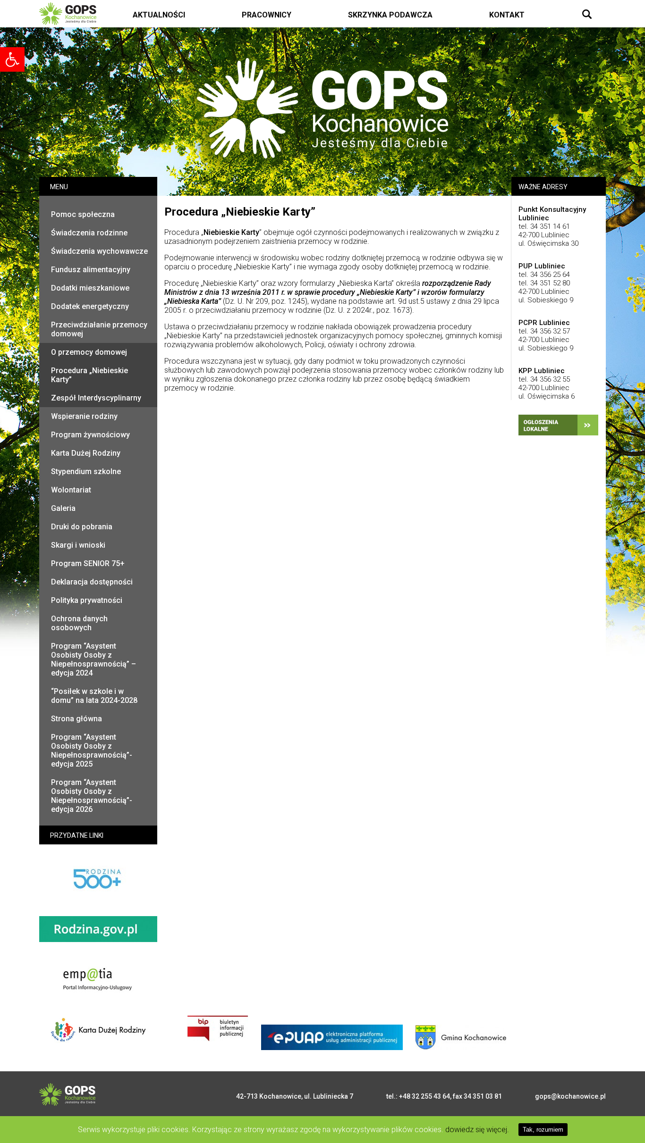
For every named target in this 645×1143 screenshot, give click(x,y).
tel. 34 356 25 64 (544, 274)
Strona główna (76, 718)
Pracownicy (266, 14)
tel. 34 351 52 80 (544, 283)
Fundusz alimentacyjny (90, 269)
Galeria (63, 508)
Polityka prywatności (86, 600)
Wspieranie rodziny (84, 416)
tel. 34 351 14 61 (544, 226)
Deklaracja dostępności (92, 581)
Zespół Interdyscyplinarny (96, 397)
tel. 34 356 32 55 (544, 379)
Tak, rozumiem (543, 1129)
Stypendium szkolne (86, 471)
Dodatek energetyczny (90, 306)
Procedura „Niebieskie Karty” (89, 375)
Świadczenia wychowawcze (99, 251)
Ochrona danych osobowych (79, 623)
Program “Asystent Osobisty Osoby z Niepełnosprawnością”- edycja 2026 (91, 796)
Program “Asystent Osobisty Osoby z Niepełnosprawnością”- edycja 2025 (91, 750)
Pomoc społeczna (83, 214)
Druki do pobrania (81, 526)
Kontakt (507, 14)
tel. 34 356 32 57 (544, 331)
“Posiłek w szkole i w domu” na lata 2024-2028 (94, 696)
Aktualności (159, 14)
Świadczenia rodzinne (89, 232)
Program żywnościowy (90, 434)
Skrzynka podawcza (390, 14)
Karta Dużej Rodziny (85, 453)
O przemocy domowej (89, 352)
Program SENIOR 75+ (88, 563)
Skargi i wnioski (78, 545)
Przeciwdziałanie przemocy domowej (99, 329)
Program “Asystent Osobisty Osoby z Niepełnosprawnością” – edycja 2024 (93, 659)
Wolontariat (71, 489)
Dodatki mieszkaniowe (90, 288)
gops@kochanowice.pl (570, 1096)
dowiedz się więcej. (477, 1129)
